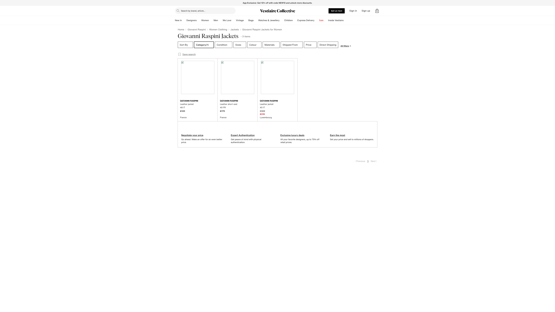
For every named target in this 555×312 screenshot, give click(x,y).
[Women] (211, 20)
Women (205, 20)
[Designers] (199, 20)
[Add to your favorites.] (213, 101)
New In (178, 20)
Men (216, 20)
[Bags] (256, 20)
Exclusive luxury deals (292, 135)
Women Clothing (218, 29)
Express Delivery (305, 20)
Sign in (353, 10)
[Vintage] (246, 20)
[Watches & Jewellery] (282, 20)
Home (181, 29)
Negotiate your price (192, 135)
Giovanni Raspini (196, 29)
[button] (377, 11)
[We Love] (233, 20)
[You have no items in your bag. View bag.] (377, 11)
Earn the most (337, 135)
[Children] (295, 20)
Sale (321, 20)
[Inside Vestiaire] (346, 20)
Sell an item (336, 10)
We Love (227, 20)
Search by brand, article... (193, 10)
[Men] (220, 20)
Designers (191, 20)
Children (288, 20)
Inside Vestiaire (336, 20)
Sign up (366, 10)
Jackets (235, 29)
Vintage (240, 20)
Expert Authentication (243, 135)
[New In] (184, 20)
